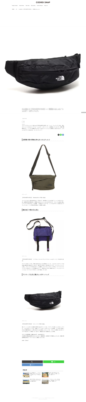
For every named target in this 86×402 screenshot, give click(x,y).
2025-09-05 (24, 118)
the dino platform (44, 399)
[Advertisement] (43, 18)
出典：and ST (24, 194)
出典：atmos (84, 112)
